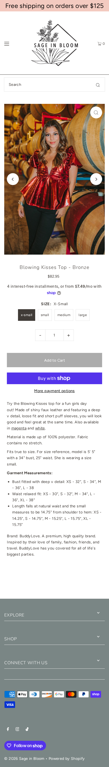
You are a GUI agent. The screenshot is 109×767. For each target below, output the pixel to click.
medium (63, 315)
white (40, 428)
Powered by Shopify (67, 758)
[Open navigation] (13, 43)
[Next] (96, 179)
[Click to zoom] (96, 112)
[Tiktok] (27, 730)
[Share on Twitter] (54, 580)
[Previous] (13, 179)
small (45, 315)
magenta (19, 428)
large (83, 315)
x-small (27, 315)
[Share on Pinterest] (90, 580)
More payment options (54, 390)
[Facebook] (8, 730)
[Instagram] (17, 730)
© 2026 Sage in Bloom (24, 758)
